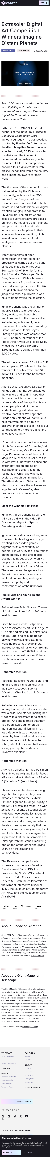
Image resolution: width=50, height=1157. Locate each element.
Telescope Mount (7, 1087)
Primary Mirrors (6, 1084)
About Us (28, 1068)
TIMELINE (5, 1068)
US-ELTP (28, 1060)
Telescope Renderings (8, 1077)
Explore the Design (7, 1056)
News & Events (32, 1087)
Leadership (29, 1072)
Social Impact (29, 1075)
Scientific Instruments (8, 1063)
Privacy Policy (6, 1147)
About (28, 1065)
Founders (28, 1056)
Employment (29, 1079)
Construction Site (7, 1080)
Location (4, 1060)
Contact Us (29, 1082)
